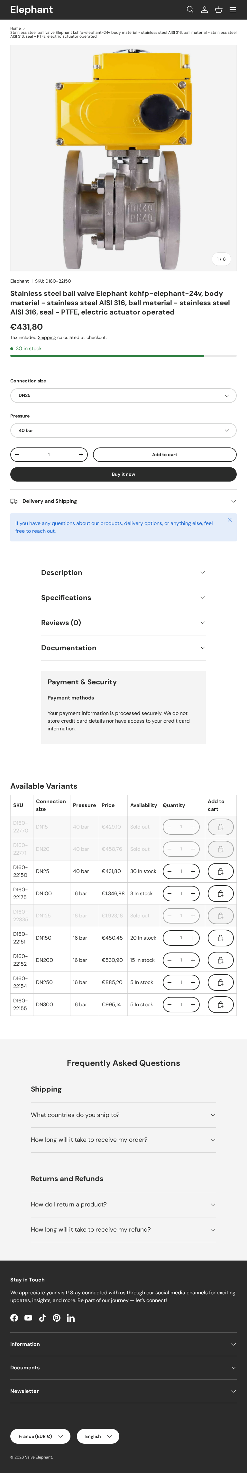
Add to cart (164, 454)
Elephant (19, 281)
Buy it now (123, 474)
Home (15, 28)
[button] (219, 10)
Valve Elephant (38, 1457)
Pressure (20, 416)
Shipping (47, 337)
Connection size (28, 381)
